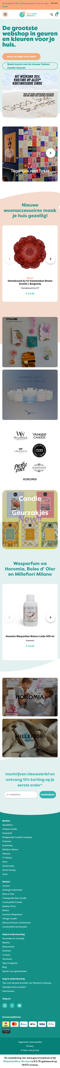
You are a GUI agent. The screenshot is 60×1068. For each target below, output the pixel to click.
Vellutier (6, 853)
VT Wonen (7, 857)
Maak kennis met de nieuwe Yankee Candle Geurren (28, 66)
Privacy (30, 1046)
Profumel (6, 841)
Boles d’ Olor (8, 893)
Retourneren (8, 946)
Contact (6, 954)
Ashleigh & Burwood (12, 889)
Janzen (6, 885)
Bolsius (5, 910)
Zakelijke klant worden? (14, 987)
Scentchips (7, 845)
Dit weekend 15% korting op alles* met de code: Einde (25, 5)
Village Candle (9, 918)
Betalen (6, 942)
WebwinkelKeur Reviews (17, 1061)
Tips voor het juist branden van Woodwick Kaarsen (26, 982)
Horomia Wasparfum (12, 914)
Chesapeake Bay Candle (14, 898)
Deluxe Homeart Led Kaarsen (16, 922)
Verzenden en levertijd (13, 938)
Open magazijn (9, 963)
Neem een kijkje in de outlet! (21, 56)
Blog (4, 967)
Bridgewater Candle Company (17, 837)
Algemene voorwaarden (30, 1042)
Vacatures (7, 958)
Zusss (4, 874)
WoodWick (7, 824)
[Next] (50, 153)
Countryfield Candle (12, 902)
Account (54, 3)
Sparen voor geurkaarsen (14, 971)
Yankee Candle (9, 829)
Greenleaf (7, 833)
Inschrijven (48, 794)
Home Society (9, 869)
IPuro (4, 861)
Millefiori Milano (10, 849)
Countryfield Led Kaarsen (14, 926)
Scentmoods (8, 865)
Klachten (6, 950)
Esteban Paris (9, 906)
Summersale (8, 991)
